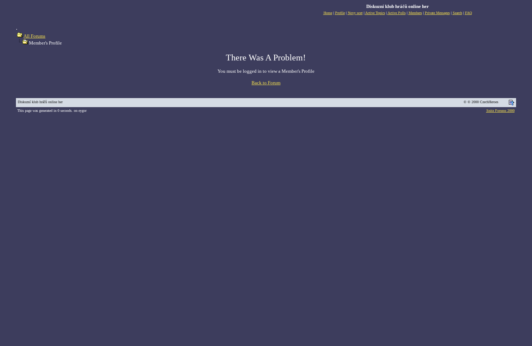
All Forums (34, 36)
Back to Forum (266, 82)
